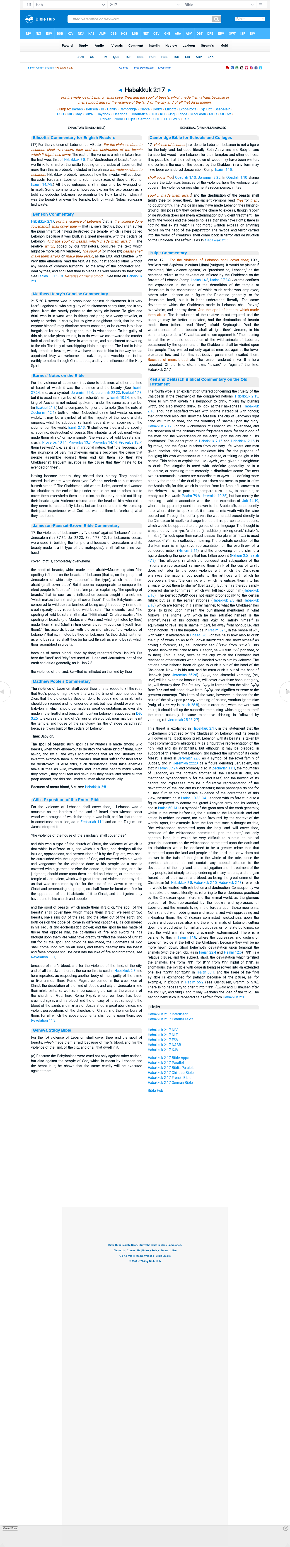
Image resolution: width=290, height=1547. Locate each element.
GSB (60, 114)
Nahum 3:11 (188, 550)
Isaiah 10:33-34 (193, 798)
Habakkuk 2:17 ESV (163, 1040)
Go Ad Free (10, 1528)
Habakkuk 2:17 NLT (163, 1035)
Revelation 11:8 (43, 1020)
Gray (78, 114)
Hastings (120, 114)
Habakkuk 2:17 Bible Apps (168, 1058)
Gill (69, 114)
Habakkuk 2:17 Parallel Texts (170, 1019)
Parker (105, 119)
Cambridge (128, 109)
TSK (186, 119)
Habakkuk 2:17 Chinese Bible (171, 1073)
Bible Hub (155, 1090)
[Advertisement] (145, 1179)
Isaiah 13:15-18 (50, 276)
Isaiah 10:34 (119, 397)
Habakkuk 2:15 (247, 396)
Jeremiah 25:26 (184, 675)
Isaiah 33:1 (206, 972)
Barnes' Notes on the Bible (59, 375)
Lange (182, 114)
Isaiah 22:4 (207, 952)
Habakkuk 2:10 (205, 883)
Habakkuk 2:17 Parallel (166, 1063)
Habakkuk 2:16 (243, 441)
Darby (157, 109)
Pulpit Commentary (168, 253)
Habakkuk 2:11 (217, 240)
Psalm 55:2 (194, 982)
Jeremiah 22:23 (107, 392)
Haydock (103, 114)
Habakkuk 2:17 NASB (164, 1045)
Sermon (144, 119)
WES (176, 119)
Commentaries (45, 67)
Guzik (89, 114)
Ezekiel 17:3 (132, 392)
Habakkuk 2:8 (74, 159)
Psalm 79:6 (191, 496)
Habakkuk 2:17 (42, 221)
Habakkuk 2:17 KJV (163, 1050)
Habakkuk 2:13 (230, 883)
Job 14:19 (250, 501)
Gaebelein (222, 109)
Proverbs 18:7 (130, 442)
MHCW (225, 114)
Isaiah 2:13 (76, 427)
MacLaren (198, 114)
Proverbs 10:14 (54, 442)
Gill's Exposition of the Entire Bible (67, 799)
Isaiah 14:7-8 (41, 184)
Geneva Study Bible (52, 1030)
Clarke (145, 109)
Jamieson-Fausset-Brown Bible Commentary (76, 525)
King (171, 114)
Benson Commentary (53, 214)
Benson (92, 109)
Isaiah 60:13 (167, 808)
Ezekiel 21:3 (46, 407)
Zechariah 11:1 (92, 822)
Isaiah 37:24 (219, 280)
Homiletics (139, 114)
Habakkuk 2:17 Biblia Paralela (171, 1068)
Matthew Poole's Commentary (62, 681)
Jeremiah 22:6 (82, 392)
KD (162, 114)
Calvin (112, 109)
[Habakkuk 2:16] (5, 702)
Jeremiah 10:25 (214, 496)
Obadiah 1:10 (185, 177)
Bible (31, 67)
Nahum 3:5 (239, 555)
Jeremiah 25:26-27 (183, 720)
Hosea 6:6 (198, 635)
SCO (156, 119)
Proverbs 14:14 (104, 442)
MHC (213, 114)
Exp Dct (205, 109)
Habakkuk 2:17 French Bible (169, 1078)
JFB (154, 114)
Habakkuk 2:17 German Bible (170, 1083)
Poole (118, 119)
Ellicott (170, 109)
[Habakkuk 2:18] (284, 702)
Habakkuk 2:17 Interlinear (168, 1014)
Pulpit (130, 119)
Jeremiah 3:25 (209, 177)
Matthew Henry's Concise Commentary (70, 294)
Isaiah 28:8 (189, 705)
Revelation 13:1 (43, 957)
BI (102, 109)
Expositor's (187, 109)
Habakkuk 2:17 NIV (163, 1030)
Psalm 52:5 (217, 630)
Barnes (77, 109)
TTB (166, 119)
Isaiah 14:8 (223, 169)
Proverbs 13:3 (79, 442)
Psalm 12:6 (233, 952)
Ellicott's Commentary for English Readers (74, 137)
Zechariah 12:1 (43, 412)
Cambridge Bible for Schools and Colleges (191, 137)
